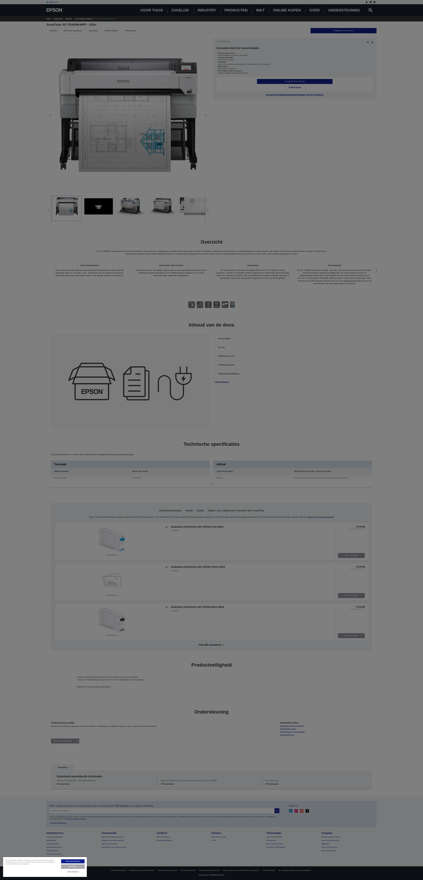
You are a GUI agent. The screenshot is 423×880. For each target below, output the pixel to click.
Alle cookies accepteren (73, 861)
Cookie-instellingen (73, 871)
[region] (45, 867)
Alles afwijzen (73, 866)
